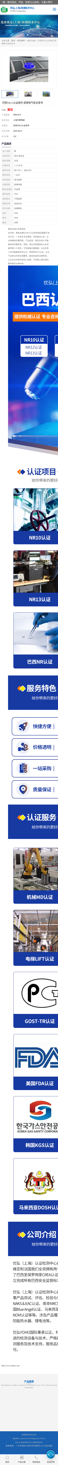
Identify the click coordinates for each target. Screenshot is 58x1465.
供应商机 (21, 41)
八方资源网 (21, 1446)
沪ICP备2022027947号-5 (37, 1438)
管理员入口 (39, 1446)
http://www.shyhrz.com (10, 1366)
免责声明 (30, 1446)
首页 (13, 41)
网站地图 (48, 1446)
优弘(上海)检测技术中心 (23, 1442)
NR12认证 (31, 41)
